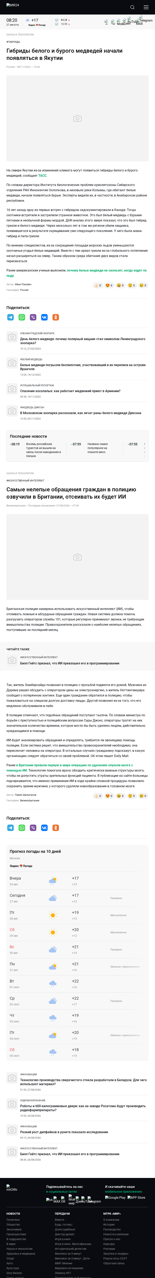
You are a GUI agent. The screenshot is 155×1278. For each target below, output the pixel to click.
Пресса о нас (111, 1239)
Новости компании (116, 1234)
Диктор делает (65, 1234)
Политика (13, 1219)
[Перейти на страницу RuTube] (86, 1199)
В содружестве (16, 1239)
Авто (9, 1263)
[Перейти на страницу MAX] (56, 1199)
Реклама (109, 1248)
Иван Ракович (23, 284)
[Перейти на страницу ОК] (64, 1199)
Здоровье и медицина (20, 1253)
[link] (37, 333)
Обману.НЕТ (63, 1273)
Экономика (14, 1229)
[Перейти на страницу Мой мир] (72, 1199)
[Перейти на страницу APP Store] (136, 1200)
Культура (12, 1268)
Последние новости (28, 436)
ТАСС (42, 176)
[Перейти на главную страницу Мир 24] (12, 7)
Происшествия (16, 1234)
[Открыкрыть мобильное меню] (146, 7)
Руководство (112, 1229)
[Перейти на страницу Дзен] (79, 1199)
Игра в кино (63, 1239)
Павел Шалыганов (25, 795)
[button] (10, 317)
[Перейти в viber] (33, 317)
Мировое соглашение (69, 1268)
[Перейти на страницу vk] (49, 1200)
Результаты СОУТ (115, 1258)
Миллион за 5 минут (68, 1253)
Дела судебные (65, 1229)
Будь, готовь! (63, 1224)
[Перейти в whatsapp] (22, 317)
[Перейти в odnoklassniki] (56, 317)
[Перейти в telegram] (10, 317)
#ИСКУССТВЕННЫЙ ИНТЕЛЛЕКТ (25, 480)
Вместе (59, 1219)
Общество (13, 1224)
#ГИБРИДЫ (13, 42)
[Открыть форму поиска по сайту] (132, 7)
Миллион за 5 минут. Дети (72, 1258)
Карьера (109, 1243)
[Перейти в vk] (44, 317)
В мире (11, 1243)
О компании (111, 1219)
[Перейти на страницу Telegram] (94, 1199)
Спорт (10, 1258)
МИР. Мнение (63, 1263)
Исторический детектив (70, 1248)
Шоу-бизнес (14, 1273)
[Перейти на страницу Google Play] (115, 1200)
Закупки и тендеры (115, 1253)
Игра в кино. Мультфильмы (73, 1243)
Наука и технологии (19, 1248)
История (109, 1224)
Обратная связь (114, 1263)
